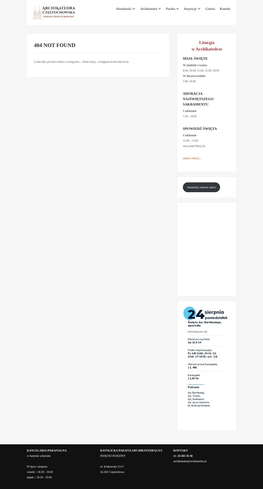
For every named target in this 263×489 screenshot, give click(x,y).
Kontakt (225, 9)
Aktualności (124, 9)
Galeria (210, 9)
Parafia (170, 9)
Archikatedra (148, 9)
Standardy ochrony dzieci (201, 187)
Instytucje (190, 9)
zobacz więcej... (192, 158)
